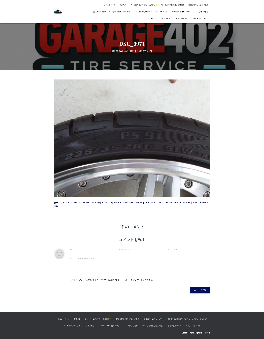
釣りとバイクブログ (200, 19)
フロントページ (110, 5)
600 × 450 (158, 203)
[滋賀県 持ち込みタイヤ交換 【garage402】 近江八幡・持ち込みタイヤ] (58, 11)
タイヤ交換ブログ (182, 19)
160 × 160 (167, 203)
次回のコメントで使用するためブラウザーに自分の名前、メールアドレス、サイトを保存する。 (113, 280)
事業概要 (123, 5)
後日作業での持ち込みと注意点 (172, 5)
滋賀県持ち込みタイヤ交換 (198, 5)
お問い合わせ (203, 12)
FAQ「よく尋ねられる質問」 (161, 19)
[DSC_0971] (132, 138)
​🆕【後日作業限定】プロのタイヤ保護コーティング (112, 12)
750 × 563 (86, 203)
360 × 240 (129, 203)
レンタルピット (162, 12)
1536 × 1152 (106, 203)
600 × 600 (67, 203)
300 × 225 (76, 203)
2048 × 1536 (118, 203)
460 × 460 (138, 203)
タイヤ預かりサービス (143, 12)
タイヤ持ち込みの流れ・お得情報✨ (143, 5)
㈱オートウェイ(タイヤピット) (183, 12)
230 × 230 (148, 203)
